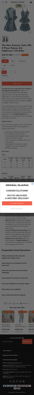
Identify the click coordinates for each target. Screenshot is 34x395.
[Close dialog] (32, 184)
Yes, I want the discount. (17, 203)
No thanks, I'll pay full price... (17, 208)
